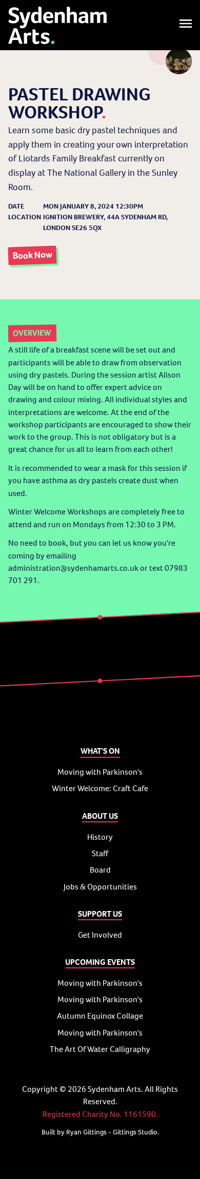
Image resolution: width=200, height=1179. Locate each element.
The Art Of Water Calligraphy (100, 1049)
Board (100, 869)
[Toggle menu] (185, 25)
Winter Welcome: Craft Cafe (100, 788)
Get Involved (100, 934)
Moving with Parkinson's (100, 772)
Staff (100, 853)
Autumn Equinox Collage (100, 1015)
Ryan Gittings (86, 1132)
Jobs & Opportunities (100, 886)
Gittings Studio (135, 1132)
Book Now (32, 255)
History (100, 837)
